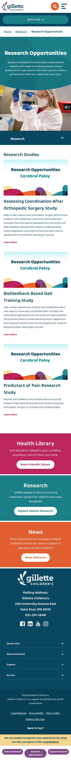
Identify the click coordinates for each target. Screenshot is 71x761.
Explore (11, 665)
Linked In (30, 623)
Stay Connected (16, 654)
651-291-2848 (35, 615)
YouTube (38, 623)
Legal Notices (19, 713)
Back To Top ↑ (35, 728)
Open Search (55, 6)
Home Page (12, 6)
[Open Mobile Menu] (64, 6)
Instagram (45, 623)
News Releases (35, 557)
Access (11, 675)
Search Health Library (35, 464)
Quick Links (33, 19)
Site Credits (53, 713)
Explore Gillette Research (35, 511)
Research (21, 31)
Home (7, 31)
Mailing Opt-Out (35, 719)
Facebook (22, 623)
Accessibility (36, 713)
